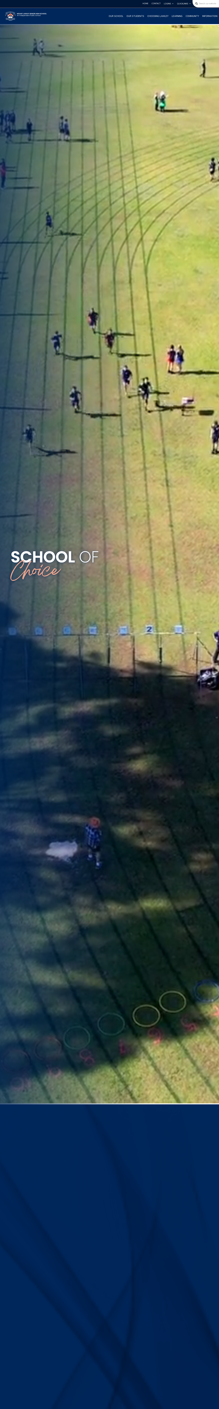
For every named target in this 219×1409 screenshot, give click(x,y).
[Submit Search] (195, 3)
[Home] (26, 16)
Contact (156, 3)
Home (145, 3)
